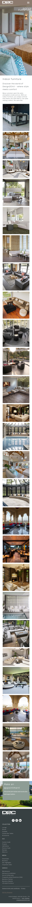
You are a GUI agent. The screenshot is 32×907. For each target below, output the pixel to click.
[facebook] (13, 820)
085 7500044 (25, 898)
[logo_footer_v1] (9, 811)
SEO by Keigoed (7, 892)
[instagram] (16, 820)
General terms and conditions (11, 888)
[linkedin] (20, 820)
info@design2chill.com (23, 900)
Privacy (23, 888)
